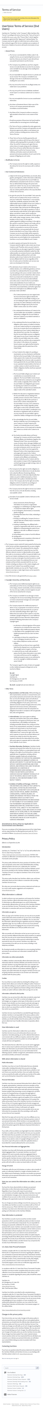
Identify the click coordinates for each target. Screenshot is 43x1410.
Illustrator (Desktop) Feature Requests (17, 1379)
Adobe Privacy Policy (26, 1405)
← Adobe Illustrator (7, 12)
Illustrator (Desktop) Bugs (13, 1377)
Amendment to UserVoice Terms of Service (26, 833)
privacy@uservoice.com (12, 572)
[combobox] (20, 1368)
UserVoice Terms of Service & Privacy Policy (29, 1404)
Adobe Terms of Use (16, 1405)
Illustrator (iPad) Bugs (12, 1384)
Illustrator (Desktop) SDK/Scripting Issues (17, 1381)
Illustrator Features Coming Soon (15, 1390)
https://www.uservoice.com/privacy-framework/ (16, 855)
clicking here (34, 1203)
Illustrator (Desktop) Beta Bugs (15, 1375)
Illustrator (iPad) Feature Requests (16, 1386)
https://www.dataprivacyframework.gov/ (13, 1264)
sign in (17, 1358)
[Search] (37, 1368)
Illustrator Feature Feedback (14, 1388)
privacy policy (13, 37)
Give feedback (11, 1372)
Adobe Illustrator (12, 1394)
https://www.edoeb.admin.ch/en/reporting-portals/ (16, 1310)
